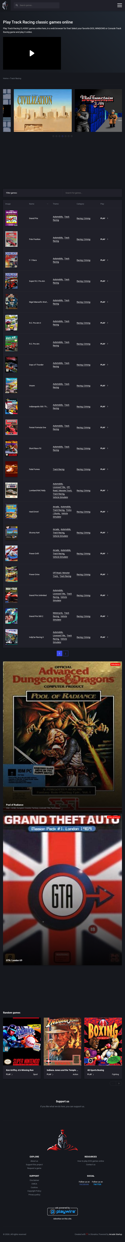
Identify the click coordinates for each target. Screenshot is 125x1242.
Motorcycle (57, 613)
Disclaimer (34, 1180)
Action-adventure (114, 817)
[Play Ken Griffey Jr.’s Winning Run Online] (22, 1042)
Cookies (34, 1187)
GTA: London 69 (14, 960)
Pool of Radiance (14, 804)
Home (5, 78)
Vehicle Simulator (60, 497)
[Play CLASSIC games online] (5, 5)
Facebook (84, 1184)
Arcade (56, 507)
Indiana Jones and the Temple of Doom (66, 1070)
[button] (53, 136)
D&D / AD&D (11, 808)
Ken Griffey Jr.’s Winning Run (20, 1070)
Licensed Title (59, 487)
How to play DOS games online (90, 1161)
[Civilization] (32, 110)
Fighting (115, 1074)
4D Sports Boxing (95, 1070)
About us (34, 1161)
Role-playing (115, 664)
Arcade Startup (115, 1234)
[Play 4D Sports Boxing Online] (103, 1042)
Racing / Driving (83, 218)
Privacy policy (34, 1194)
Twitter (97, 1184)
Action (75, 1074)
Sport (35, 1074)
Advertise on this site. (62, 1219)
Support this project (34, 1164)
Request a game (34, 1168)
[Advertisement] (62, 162)
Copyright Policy (34, 1191)
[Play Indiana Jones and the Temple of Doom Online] (62, 1042)
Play (102, 218)
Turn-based (55, 808)
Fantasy (35, 808)
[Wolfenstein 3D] (93, 110)
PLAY (8, 1074)
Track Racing (58, 469)
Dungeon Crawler (24, 808)
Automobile (58, 217)
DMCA (34, 1184)
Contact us (90, 1164)
